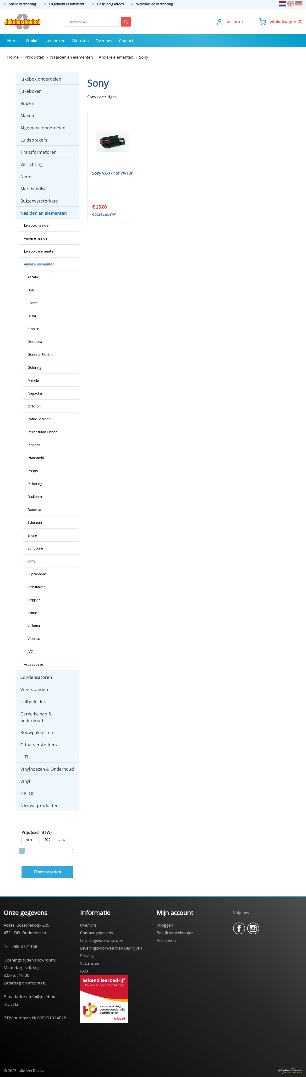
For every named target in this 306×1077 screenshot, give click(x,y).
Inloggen (165, 925)
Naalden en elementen (43, 213)
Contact (126, 40)
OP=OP (27, 793)
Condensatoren (36, 677)
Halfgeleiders (34, 701)
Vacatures (89, 963)
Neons (26, 176)
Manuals (29, 115)
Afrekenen (166, 940)
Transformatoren (38, 152)
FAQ (84, 971)
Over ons (104, 40)
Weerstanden (34, 689)
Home (13, 40)
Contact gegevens (96, 932)
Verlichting (31, 164)
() (286, 21)
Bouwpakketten (36, 732)
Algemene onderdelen (42, 128)
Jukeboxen (55, 40)
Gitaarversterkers (38, 744)
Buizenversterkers (39, 201)
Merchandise (33, 189)
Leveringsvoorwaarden (101, 940)
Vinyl (25, 781)
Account (235, 21)
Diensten (80, 40)
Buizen (27, 103)
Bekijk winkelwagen (175, 932)
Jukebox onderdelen (40, 79)
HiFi (24, 757)
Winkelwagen (283, 21)
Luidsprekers (33, 140)
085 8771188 (24, 946)
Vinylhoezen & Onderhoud (47, 769)
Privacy (87, 955)
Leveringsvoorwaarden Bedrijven (111, 948)
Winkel (32, 40)
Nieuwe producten (39, 805)
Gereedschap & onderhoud (36, 717)
